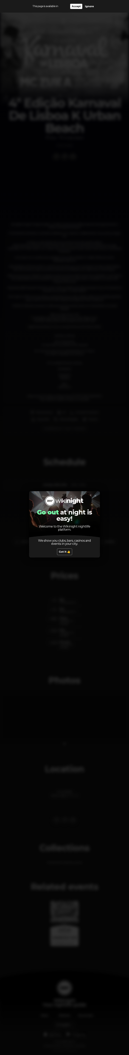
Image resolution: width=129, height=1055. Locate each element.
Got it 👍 (64, 551)
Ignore (89, 6)
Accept (76, 6)
